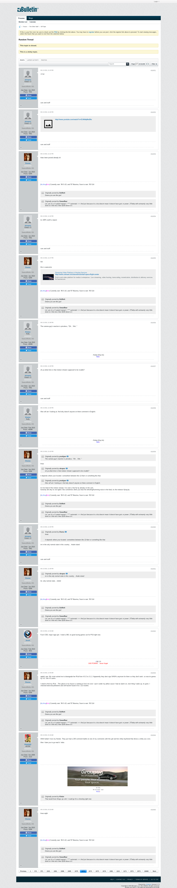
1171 (125, 871)
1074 (104, 871)
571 (35, 871)
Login (156, 1)
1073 (97, 871)
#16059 (153, 452)
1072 (90, 871)
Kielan (27, 332)
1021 (48, 871)
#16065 (153, 810)
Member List (23, 22)
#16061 (153, 569)
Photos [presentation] (44, 60)
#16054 (153, 216)
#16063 (153, 673)
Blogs (31, 18)
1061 (55, 871)
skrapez (28, 80)
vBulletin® (149, 884)
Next (154, 871)
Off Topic (43, 26)
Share (29, 95)
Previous (23, 871)
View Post (67, 456)
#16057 (153, 366)
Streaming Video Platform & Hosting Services (71, 272)
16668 (146, 871)
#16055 (153, 258)
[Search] (127, 64)
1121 (118, 871)
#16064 (153, 735)
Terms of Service (141, 879)
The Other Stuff (33, 26)
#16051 (153, 70)
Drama (27, 163)
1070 (76, 871)
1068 (62, 871)
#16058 (153, 408)
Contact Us (120, 879)
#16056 (153, 323)
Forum (25, 26)
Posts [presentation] (22, 60)
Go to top (154, 879)
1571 (132, 871)
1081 (111, 871)
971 (42, 871)
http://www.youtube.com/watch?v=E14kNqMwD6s (73, 119)
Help (112, 879)
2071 (139, 871)
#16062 (153, 631)
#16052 (153, 112)
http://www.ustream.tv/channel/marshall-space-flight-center (77, 274)
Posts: (26, 92)
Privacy (130, 879)
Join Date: (24, 90)
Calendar (33, 22)
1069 (69, 871)
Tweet (29, 98)
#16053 (153, 154)
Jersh (28, 640)
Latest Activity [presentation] (33, 60)
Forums (21, 18)
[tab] (22, 60)
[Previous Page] (146, 64)
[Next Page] (148, 64)
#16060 (153, 527)
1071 (83, 871)
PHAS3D (27, 744)
